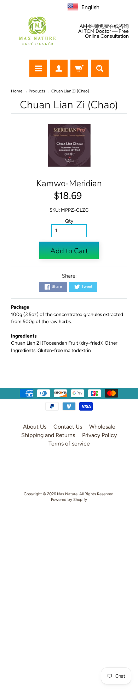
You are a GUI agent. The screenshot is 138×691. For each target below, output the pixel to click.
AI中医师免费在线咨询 (104, 26)
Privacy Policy (99, 435)
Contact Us (67, 426)
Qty (69, 221)
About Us (34, 426)
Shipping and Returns (48, 435)
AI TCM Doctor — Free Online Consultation (103, 34)
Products (37, 91)
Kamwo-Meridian (69, 183)
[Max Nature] (37, 31)
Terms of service (69, 443)
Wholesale (102, 426)
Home (16, 91)
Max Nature (67, 493)
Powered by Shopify (69, 499)
